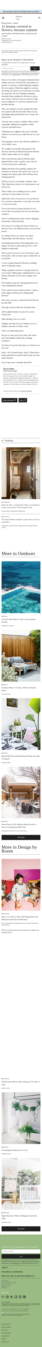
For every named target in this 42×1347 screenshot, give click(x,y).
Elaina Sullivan (6, 925)
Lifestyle (4, 1339)
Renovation (5, 1330)
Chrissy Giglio (7, 762)
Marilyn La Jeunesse (8, 625)
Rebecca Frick (14, 831)
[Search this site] (39, 18)
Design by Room (7, 23)
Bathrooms (5, 1147)
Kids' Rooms (6, 913)
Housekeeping (5, 1336)
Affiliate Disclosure (9, 1282)
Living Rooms (6, 502)
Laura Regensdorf (8, 923)
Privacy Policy (16, 74)
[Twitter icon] (20, 1296)
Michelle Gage (7, 1154)
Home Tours (6, 516)
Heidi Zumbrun (14, 525)
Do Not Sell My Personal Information (12, 1315)
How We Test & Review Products (18, 1276)
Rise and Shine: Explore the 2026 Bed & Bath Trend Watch (21, 11)
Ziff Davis (14, 1309)
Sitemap (4, 1287)
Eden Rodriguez (28, 525)
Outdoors (15, 23)
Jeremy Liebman (26, 923)
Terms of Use (25, 73)
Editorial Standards (26, 391)
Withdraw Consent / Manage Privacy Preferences (15, 1314)
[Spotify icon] (24, 1296)
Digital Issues (5, 1342)
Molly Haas (22, 511)
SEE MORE (21, 837)
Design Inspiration (6, 1327)
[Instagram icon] (7, 1296)
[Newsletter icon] (3, 1296)
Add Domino (6, 42)
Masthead (5, 1280)
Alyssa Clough (7, 38)
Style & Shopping (6, 1333)
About (5, 1268)
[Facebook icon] (15, 1296)
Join (35, 68)
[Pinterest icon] (11, 1296)
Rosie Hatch (6, 1088)
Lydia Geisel (6, 511)
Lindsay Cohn (7, 694)
